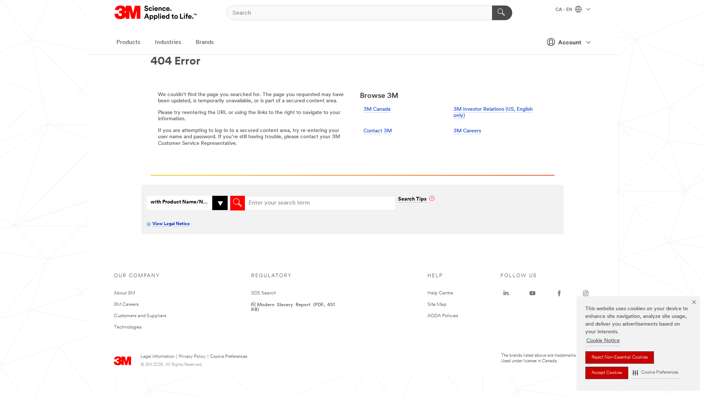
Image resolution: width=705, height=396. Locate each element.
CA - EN (564, 10)
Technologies (128, 327)
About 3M (124, 293)
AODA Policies (442, 316)
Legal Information (157, 357)
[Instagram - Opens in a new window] (585, 293)
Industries (168, 42)
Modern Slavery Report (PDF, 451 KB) (293, 306)
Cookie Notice (603, 341)
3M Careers (467, 131)
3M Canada (377, 109)
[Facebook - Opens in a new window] (559, 293)
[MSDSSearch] (237, 203)
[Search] (502, 13)
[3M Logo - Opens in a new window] (156, 13)
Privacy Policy (192, 357)
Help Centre (440, 293)
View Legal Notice (171, 224)
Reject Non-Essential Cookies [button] (620, 357)
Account (570, 43)
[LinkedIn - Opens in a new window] (505, 293)
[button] (655, 373)
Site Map (436, 304)
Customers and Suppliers (140, 316)
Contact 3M (378, 131)
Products (128, 42)
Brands (205, 42)
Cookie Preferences (228, 357)
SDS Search (263, 293)
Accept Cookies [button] (607, 373)
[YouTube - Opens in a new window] (532, 293)
